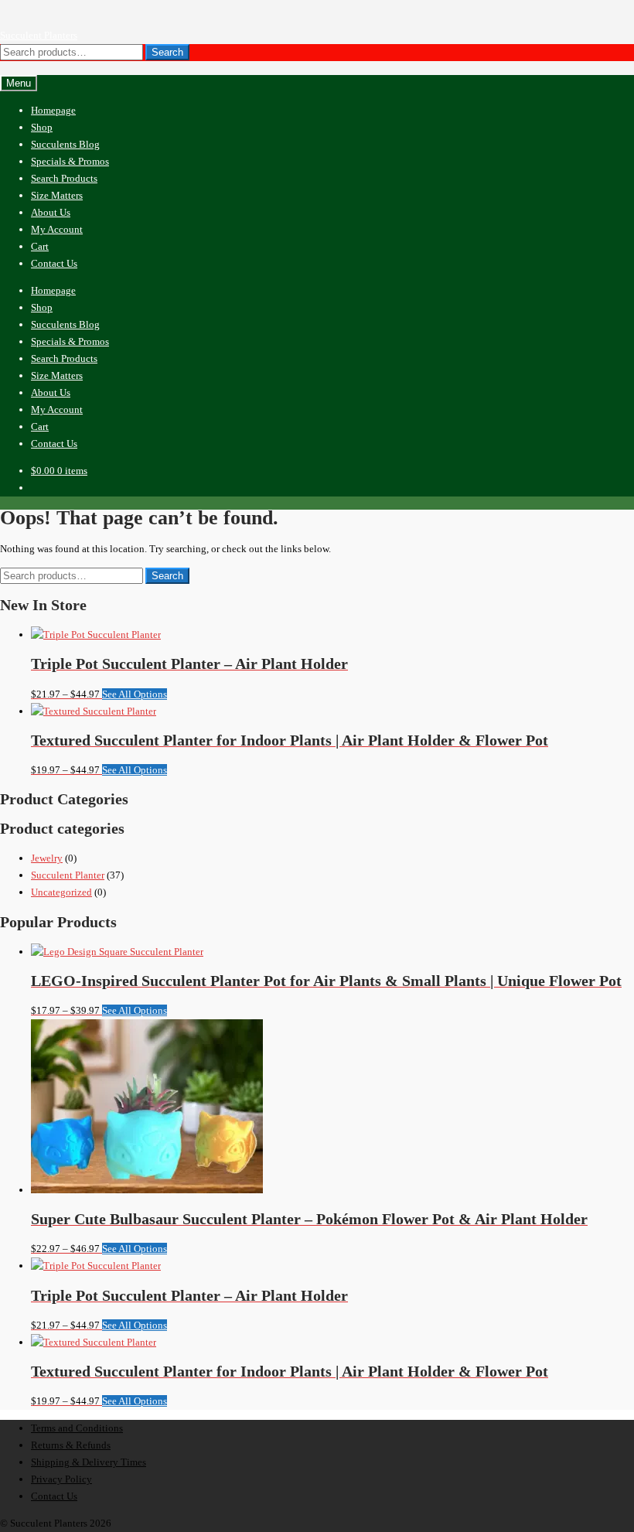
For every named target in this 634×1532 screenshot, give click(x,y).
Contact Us (54, 263)
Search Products (64, 178)
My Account (57, 229)
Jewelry (47, 858)
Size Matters (57, 195)
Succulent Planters (38, 35)
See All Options (134, 694)
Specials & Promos (70, 161)
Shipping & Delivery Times (88, 1462)
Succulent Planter (67, 875)
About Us (50, 212)
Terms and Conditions (77, 1428)
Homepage (53, 110)
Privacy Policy (61, 1479)
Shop (42, 127)
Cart (40, 246)
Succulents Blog (65, 144)
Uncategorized (61, 892)
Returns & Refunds (71, 1445)
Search (167, 52)
